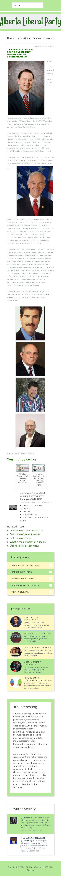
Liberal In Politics (21, 572)
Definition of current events (25, 534)
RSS (46, 867)
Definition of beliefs (20, 538)
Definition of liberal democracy (26, 530)
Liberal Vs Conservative (25, 565)
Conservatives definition (37, 647)
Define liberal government (24, 545)
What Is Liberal (19, 592)
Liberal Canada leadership (32, 663)
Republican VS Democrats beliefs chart (38, 679)
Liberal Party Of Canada (25, 585)
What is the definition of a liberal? (28, 542)
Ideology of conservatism (31, 618)
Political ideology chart (38, 633)
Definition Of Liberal (23, 578)
